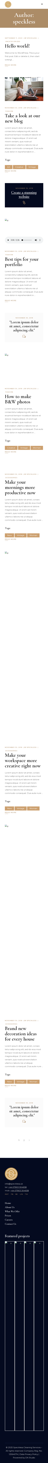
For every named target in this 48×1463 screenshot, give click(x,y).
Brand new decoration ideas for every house (21, 1033)
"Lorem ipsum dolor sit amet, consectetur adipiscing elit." (24, 326)
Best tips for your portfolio (22, 261)
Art (8, 167)
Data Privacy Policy (29, 1454)
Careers (9, 1219)
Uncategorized (12, 41)
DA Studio (30, 1457)
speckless (32, 38)
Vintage (32, 167)
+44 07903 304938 (17, 1187)
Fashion (9, 111)
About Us (9, 1207)
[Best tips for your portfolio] (24, 231)
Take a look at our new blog (22, 118)
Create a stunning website (24, 194)
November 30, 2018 (13, 108)
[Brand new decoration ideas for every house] (24, 919)
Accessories (11, 478)
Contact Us (10, 1223)
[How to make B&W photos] (24, 368)
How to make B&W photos (18, 399)
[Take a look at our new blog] (24, 89)
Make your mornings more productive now (20, 487)
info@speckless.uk (14, 1184)
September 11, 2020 (14, 38)
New (9, 535)
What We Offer (12, 1211)
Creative (19, 167)
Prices (8, 1215)
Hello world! (17, 46)
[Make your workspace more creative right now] (24, 646)
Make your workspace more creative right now (23, 760)
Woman (37, 448)
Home (8, 1203)
